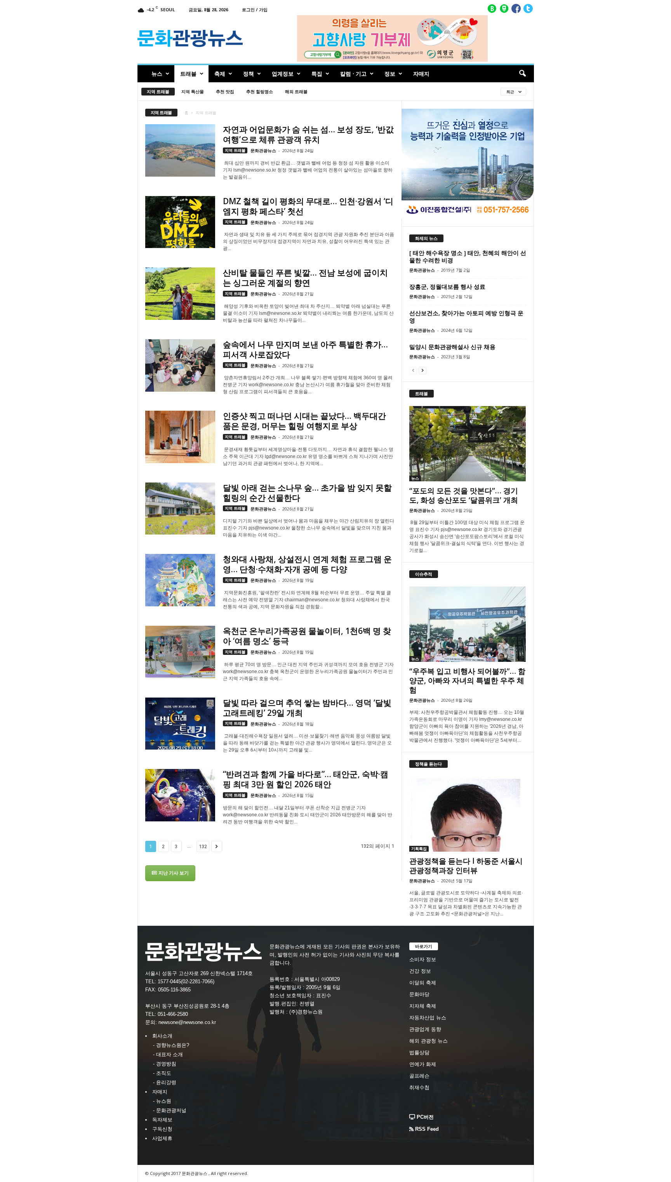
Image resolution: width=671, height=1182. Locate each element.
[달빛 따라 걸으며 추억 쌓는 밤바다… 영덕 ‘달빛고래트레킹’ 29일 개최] (180, 724)
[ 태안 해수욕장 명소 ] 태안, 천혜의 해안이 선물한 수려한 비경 (467, 256)
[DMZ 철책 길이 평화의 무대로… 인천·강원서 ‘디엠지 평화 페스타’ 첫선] (180, 222)
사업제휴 (162, 1138)
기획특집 (419, 848)
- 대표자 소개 (168, 1054)
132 (203, 846)
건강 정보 (420, 971)
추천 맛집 (225, 91)
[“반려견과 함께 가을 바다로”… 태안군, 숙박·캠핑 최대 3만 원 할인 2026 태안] (180, 795)
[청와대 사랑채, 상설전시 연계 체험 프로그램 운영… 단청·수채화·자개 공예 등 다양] (180, 580)
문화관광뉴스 (263, 150)
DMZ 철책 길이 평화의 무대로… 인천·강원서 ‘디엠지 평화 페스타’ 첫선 (308, 206)
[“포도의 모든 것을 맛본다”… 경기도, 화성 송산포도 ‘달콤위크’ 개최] (467, 443)
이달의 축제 (422, 983)
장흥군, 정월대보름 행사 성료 (447, 286)
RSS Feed (426, 1129)
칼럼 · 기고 (353, 73)
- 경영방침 (164, 1064)
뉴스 (156, 73)
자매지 (421, 73)
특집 (316, 73)
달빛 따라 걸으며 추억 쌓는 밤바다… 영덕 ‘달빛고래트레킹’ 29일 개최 (307, 707)
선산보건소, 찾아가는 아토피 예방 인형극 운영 (466, 316)
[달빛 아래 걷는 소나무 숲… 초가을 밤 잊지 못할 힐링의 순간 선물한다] (180, 509)
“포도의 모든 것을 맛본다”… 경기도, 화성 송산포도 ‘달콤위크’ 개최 (463, 495)
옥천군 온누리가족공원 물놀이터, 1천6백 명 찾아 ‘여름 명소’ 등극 (307, 635)
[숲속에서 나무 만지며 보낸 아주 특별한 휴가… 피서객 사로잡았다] (180, 365)
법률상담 (419, 1052)
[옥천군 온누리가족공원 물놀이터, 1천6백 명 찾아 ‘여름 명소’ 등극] (180, 652)
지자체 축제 (422, 1006)
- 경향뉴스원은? (171, 1045)
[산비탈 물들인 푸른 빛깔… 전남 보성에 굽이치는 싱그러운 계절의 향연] (180, 293)
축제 (219, 73)
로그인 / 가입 (255, 9)
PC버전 (424, 1117)
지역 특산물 (192, 91)
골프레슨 (419, 1076)
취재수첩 (419, 1087)
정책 (248, 73)
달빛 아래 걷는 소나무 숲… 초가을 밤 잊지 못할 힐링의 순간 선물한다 (307, 492)
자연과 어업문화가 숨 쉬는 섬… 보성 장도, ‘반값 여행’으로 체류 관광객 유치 (308, 134)
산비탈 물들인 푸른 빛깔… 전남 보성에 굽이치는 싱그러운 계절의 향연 (305, 277)
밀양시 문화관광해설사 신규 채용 (452, 347)
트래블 (188, 73)
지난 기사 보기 (173, 873)
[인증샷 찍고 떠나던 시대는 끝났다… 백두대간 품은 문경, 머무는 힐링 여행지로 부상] (180, 437)
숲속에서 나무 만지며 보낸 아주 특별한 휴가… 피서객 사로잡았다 (305, 349)
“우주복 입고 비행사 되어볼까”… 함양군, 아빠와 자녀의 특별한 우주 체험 (467, 680)
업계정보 (283, 73)
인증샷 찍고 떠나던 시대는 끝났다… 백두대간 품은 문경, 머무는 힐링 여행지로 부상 (304, 420)
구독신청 (162, 1129)
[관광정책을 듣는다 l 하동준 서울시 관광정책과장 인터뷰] (467, 814)
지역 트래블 (158, 91)
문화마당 (419, 994)
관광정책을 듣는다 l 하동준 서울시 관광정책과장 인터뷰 (466, 865)
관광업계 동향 (425, 1029)
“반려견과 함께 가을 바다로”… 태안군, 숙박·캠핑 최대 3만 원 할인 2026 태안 (305, 779)
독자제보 (162, 1120)
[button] (522, 73)
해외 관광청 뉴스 (428, 1041)
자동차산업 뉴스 (427, 1018)
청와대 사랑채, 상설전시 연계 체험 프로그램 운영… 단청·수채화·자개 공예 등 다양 (307, 564)
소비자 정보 (422, 959)
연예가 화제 (422, 1064)
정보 (389, 73)
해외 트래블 (296, 91)
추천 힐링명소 (259, 91)
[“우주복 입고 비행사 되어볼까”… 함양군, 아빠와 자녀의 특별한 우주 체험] (467, 624)
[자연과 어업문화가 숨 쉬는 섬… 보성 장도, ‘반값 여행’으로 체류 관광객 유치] (180, 150)
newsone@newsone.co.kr (187, 1022)
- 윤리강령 (164, 1082)
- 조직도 (162, 1073)
